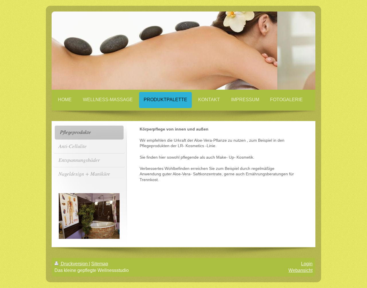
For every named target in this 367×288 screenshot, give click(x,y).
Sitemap (99, 263)
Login (307, 263)
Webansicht (300, 270)
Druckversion (74, 263)
